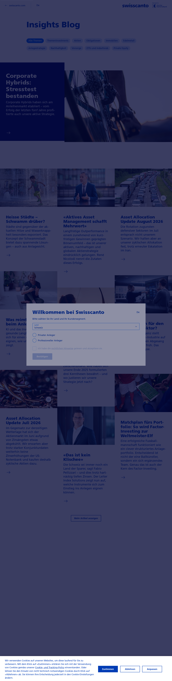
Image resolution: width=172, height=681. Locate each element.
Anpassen (152, 669)
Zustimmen (108, 669)
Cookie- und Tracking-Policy (49, 667)
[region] (86, 668)
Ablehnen (130, 669)
